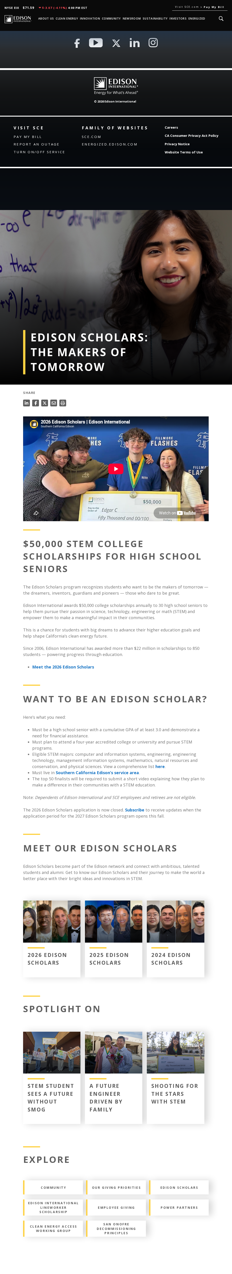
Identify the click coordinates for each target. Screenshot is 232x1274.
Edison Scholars (179, 1187)
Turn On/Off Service (39, 152)
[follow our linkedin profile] (135, 43)
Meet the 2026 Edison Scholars (63, 667)
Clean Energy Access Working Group (53, 1228)
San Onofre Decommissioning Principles (116, 1228)
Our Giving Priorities (116, 1187)
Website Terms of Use (184, 152)
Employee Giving (116, 1207)
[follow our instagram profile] (153, 43)
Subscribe (134, 810)
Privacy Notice (177, 144)
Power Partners (179, 1207)
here (160, 766)
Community (53, 1187)
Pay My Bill (28, 136)
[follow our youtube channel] (96, 43)
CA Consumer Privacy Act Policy (191, 135)
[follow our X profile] (116, 43)
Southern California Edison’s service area (97, 772)
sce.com (91, 136)
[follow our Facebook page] (77, 43)
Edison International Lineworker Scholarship (53, 1207)
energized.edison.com (110, 144)
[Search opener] (220, 18)
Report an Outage (37, 144)
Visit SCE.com (187, 6)
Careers (171, 127)
